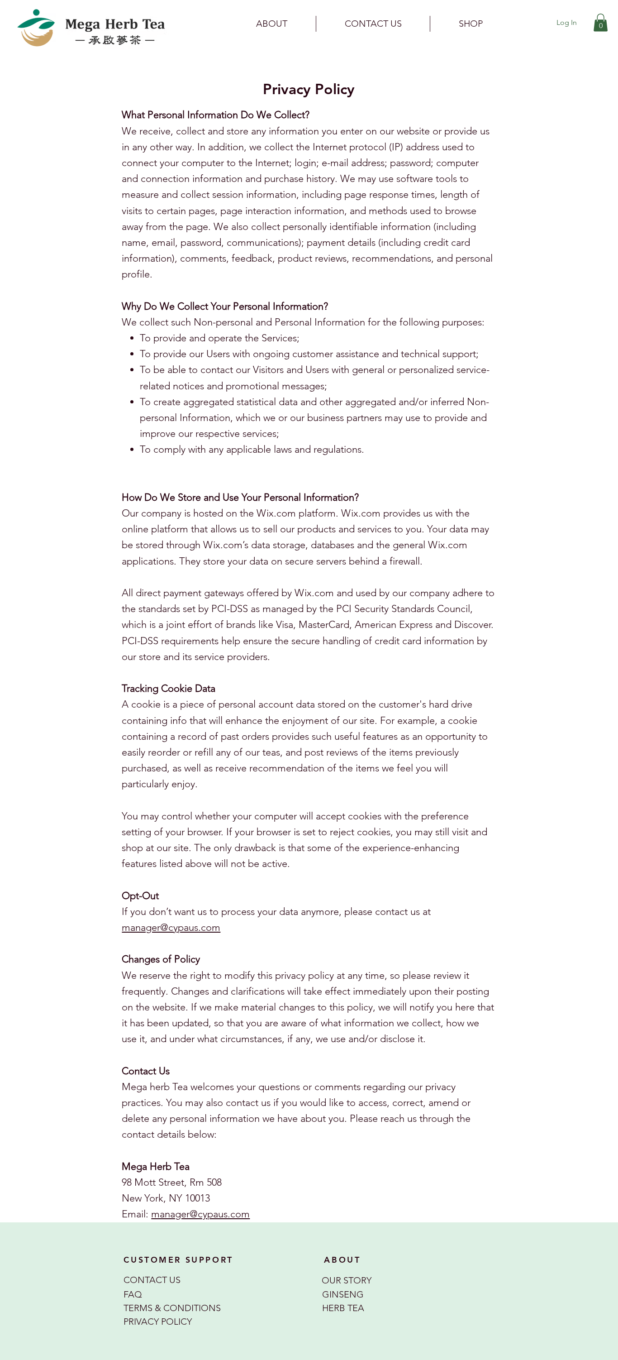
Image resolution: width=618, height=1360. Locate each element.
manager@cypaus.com (171, 927)
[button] (600, 22)
